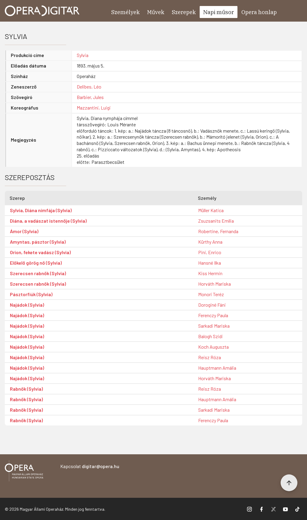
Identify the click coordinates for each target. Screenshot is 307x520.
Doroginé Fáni (212, 305)
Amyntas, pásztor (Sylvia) (38, 242)
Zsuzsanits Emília (216, 221)
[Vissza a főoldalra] (24, 471)
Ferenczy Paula (213, 315)
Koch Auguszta (213, 347)
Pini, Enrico (209, 252)
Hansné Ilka (209, 263)
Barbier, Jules (90, 97)
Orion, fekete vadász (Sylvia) (40, 252)
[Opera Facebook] (261, 509)
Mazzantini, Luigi (94, 107)
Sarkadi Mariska (214, 326)
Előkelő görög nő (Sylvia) (36, 263)
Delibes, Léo (89, 86)
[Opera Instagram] (249, 509)
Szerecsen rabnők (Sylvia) (38, 273)
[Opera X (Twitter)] (273, 509)
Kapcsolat (89, 466)
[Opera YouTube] (285, 509)
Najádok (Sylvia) (27, 305)
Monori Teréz (211, 294)
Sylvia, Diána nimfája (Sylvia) (41, 210)
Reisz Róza (209, 357)
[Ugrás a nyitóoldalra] (42, 11)
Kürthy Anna (210, 242)
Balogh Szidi (210, 336)
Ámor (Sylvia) (24, 231)
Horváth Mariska (214, 284)
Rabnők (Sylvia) (26, 389)
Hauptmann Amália (217, 368)
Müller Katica (211, 210)
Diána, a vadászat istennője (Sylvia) (48, 221)
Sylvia (82, 55)
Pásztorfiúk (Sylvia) (31, 294)
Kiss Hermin (210, 273)
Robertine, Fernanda (218, 231)
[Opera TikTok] (297, 509)
